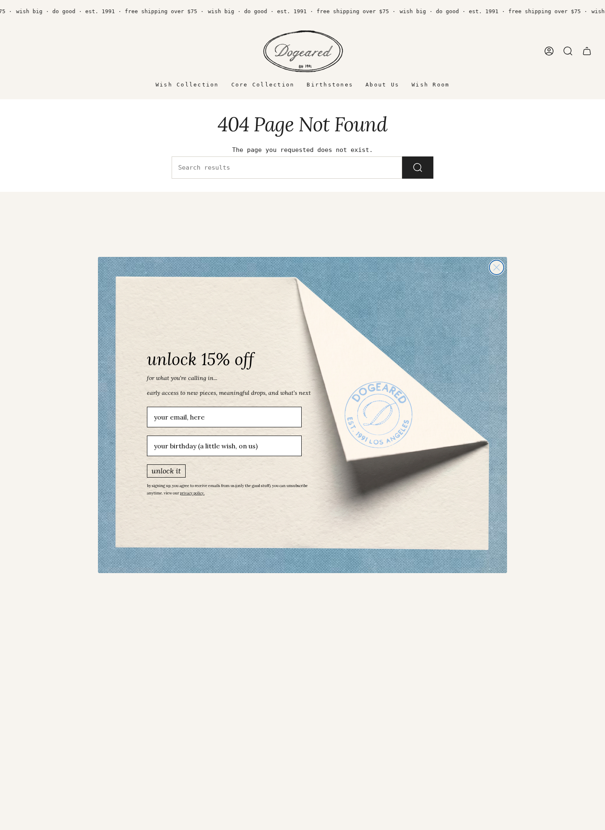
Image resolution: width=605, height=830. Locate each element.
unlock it (166, 471)
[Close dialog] (496, 267)
